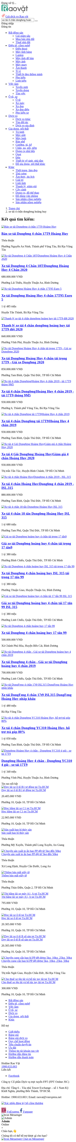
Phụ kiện (20, 77)
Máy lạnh (21, 138)
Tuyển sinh (22, 87)
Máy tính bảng (24, 51)
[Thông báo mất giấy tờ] (15, 872)
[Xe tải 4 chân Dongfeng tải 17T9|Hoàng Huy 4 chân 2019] (35, 414)
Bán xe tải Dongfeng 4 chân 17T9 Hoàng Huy (34, 233)
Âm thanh (21, 67)
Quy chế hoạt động (19, 1041)
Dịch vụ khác (23, 119)
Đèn (18, 157)
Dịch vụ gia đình (25, 125)
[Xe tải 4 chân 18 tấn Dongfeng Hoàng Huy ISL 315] (31, 506)
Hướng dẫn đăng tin (19, 1054)
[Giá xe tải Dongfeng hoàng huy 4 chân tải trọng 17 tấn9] (34, 536)
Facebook (13, 1075)
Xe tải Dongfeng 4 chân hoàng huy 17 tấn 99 (34, 633)
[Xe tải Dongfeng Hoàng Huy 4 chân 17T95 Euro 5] (31, 288)
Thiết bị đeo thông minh (29, 74)
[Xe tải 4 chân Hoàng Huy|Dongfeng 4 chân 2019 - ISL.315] (36, 476)
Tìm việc (20, 93)
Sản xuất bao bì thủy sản (15, 832)
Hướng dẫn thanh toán (21, 1057)
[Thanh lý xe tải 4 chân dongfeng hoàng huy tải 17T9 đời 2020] (37, 318)
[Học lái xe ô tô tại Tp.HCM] (18, 914)
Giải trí (19, 179)
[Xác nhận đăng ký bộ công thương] (22, 1103)
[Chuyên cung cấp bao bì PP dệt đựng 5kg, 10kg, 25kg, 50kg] (36, 957)
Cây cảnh (21, 189)
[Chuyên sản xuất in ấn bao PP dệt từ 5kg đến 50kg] (31, 850)
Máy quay (21, 64)
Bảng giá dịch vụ (18, 1038)
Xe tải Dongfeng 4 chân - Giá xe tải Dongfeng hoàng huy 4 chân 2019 (34, 664)
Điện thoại (21, 48)
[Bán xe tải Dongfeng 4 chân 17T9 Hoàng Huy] (28, 226)
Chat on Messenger (33, 1138)
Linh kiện (21, 80)
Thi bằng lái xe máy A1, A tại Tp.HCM (23, 896)
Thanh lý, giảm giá (26, 186)
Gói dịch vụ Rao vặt (16, 16)
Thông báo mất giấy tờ (14, 875)
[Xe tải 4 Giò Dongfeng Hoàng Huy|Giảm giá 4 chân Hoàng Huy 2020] (38, 447)
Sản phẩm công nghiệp (28, 199)
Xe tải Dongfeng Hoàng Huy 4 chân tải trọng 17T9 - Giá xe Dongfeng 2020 (34, 360)
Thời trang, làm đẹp (26, 170)
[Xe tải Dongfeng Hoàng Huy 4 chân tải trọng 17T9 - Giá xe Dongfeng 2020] (38, 351)
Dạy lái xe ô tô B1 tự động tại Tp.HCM (23, 790)
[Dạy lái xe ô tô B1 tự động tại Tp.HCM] (25, 786)
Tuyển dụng (22, 90)
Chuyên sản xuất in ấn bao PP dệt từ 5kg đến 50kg (29, 854)
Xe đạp (20, 106)
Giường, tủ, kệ (24, 144)
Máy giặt (20, 135)
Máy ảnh (20, 61)
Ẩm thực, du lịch (25, 176)
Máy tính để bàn (25, 58)
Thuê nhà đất (23, 42)
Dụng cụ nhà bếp (25, 151)
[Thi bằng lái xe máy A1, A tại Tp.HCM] (24, 893)
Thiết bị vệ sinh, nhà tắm (29, 160)
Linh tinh (21, 183)
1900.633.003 (9, 1066)
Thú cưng (21, 173)
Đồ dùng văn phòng (27, 195)
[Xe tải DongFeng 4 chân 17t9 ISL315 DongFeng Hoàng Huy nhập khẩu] (38, 687)
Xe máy (20, 103)
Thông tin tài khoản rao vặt (23, 1050)
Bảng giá (13, 1034)
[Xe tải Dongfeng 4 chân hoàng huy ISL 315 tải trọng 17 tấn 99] (37, 566)
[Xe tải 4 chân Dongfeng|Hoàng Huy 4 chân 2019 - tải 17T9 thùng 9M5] (38, 384)
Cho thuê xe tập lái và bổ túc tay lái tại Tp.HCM (28, 982)
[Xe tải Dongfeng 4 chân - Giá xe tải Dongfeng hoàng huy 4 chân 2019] (38, 654)
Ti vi (18, 71)
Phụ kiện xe (22, 112)
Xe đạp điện (22, 109)
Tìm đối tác (22, 122)
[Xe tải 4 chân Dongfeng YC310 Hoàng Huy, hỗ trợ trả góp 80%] (38, 720)
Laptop (20, 55)
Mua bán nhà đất (25, 39)
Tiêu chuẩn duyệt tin (19, 1044)
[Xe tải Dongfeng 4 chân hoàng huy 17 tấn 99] (28, 625)
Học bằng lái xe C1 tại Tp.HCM (19, 811)
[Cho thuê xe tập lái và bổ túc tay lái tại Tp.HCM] (29, 979)
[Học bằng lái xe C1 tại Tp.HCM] (20, 808)
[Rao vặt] (14, 11)
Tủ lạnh (20, 131)
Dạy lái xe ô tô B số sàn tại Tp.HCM (22, 939)
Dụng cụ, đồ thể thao (27, 192)
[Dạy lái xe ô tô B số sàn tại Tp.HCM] (23, 936)
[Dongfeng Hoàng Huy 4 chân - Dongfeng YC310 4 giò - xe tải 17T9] (38, 753)
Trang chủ (14, 208)
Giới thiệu (14, 1031)
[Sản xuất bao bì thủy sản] (16, 829)
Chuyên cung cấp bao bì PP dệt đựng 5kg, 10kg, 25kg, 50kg (35, 960)
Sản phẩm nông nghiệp (28, 202)
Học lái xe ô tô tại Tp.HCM (16, 918)
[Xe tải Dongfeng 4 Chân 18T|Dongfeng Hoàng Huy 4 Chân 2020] (38, 258)
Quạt (18, 154)
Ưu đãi (12, 1047)
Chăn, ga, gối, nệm (26, 147)
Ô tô (18, 99)
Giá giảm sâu (23, 35)
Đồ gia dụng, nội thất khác (30, 163)
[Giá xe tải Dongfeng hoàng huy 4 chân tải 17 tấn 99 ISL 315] (36, 596)
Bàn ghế (20, 141)
